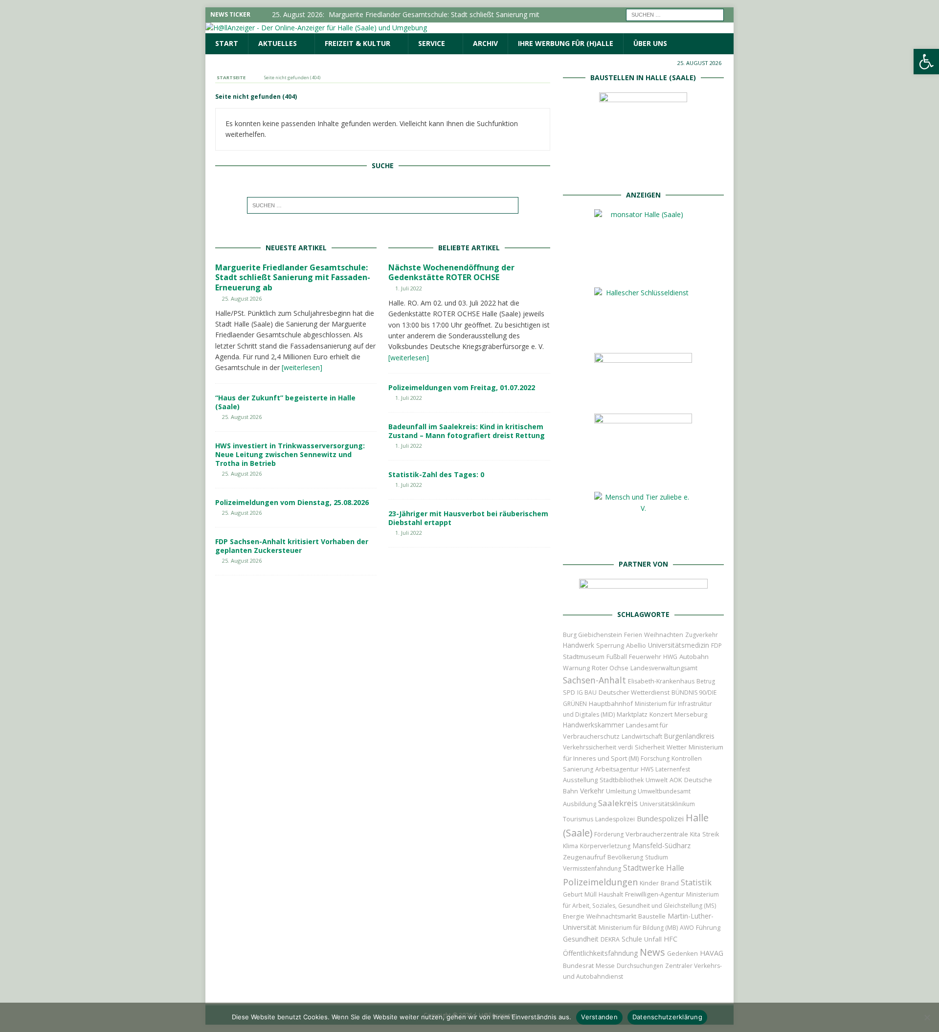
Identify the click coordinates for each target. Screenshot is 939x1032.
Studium (656, 857)
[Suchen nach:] (675, 14)
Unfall (653, 939)
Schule (632, 939)
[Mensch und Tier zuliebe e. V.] (643, 541)
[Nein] (927, 1017)
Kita (695, 834)
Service (431, 43)
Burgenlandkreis (689, 736)
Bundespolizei (660, 818)
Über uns (650, 43)
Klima (570, 846)
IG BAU (587, 692)
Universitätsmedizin (678, 645)
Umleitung (621, 791)
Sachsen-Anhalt (594, 680)
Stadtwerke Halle (653, 868)
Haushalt (611, 894)
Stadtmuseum (583, 656)
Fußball (616, 657)
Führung (708, 927)
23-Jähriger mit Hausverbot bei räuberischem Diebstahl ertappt (468, 518)
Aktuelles (277, 43)
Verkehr (592, 790)
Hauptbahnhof (611, 703)
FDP (716, 645)
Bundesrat (578, 965)
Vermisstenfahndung (592, 868)
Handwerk (578, 645)
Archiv (485, 43)
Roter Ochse (610, 667)
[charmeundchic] (643, 395)
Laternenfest (672, 769)
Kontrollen (686, 758)
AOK (676, 779)
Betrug (705, 681)
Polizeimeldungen (600, 882)
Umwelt (657, 780)
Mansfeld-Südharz (661, 845)
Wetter (677, 747)
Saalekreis (618, 803)
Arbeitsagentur (617, 769)
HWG (670, 657)
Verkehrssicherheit (589, 747)
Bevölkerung (625, 857)
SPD (569, 692)
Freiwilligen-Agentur (654, 894)
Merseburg (690, 714)
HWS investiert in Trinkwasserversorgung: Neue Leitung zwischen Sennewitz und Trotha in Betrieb (290, 454)
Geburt (572, 894)
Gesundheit (581, 939)
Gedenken (682, 953)
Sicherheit (650, 747)
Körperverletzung (605, 846)
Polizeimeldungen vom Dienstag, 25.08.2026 (292, 502)
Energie (573, 916)
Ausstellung (580, 779)
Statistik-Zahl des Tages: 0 (436, 474)
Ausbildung (579, 803)
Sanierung (578, 769)
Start (226, 43)
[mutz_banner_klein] (643, 591)
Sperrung (610, 645)
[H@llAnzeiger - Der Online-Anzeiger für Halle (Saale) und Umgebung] (316, 27)
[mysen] (643, 474)
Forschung (655, 758)
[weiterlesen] (302, 367)
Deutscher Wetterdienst (634, 692)
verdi (625, 747)
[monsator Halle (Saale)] (643, 269)
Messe (605, 966)
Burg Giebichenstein (592, 635)
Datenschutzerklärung (667, 1017)
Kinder (649, 882)
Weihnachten (663, 634)
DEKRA (610, 939)
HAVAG (711, 953)
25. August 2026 (242, 298)
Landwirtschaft (642, 736)
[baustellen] (643, 171)
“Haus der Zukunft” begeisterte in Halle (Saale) (285, 402)
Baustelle (652, 916)
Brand (670, 882)
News (652, 952)
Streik (710, 834)
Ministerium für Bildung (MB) (638, 927)
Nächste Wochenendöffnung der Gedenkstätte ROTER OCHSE (451, 272)
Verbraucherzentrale (657, 834)
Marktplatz (632, 714)
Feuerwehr (645, 656)
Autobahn (694, 656)
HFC (670, 939)
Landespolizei (615, 819)
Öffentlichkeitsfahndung (600, 953)
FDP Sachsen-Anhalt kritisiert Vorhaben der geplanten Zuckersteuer (291, 546)
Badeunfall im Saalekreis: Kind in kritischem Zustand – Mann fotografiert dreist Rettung (466, 431)
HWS (647, 769)
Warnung (576, 668)
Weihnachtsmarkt (611, 916)
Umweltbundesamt (664, 791)
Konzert (660, 714)
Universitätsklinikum (667, 804)
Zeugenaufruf (584, 857)
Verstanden (599, 1017)
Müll (590, 894)
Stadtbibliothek (622, 780)
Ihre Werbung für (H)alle (565, 43)
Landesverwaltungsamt (663, 668)
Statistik (696, 882)
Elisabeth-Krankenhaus (661, 681)
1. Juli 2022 (408, 288)
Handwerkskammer (593, 724)
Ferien (633, 635)
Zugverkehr (701, 635)
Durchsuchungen (640, 966)
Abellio (636, 645)
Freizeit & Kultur (357, 43)
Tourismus (578, 819)
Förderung (609, 834)
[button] (926, 61)
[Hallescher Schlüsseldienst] (643, 335)
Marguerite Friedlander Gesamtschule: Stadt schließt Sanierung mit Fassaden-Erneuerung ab (292, 277)
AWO (687, 927)
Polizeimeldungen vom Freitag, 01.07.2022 (461, 387)
